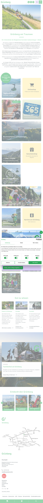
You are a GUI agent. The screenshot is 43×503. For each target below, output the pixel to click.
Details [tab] (21, 242)
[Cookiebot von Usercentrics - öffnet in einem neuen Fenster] (37, 239)
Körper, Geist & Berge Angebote (12, 267)
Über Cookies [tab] (35, 242)
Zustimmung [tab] (7, 242)
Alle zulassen (35, 262)
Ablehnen (8, 262)
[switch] (16, 258)
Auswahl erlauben (21, 262)
